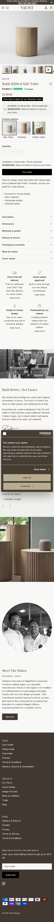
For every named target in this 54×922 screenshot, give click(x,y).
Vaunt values (8, 258)
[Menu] (3, 8)
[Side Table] (9, 129)
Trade (5, 800)
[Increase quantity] (20, 152)
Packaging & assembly (13, 244)
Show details (40, 469)
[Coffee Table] (38, 129)
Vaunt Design (14, 913)
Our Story (7, 782)
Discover (10, 716)
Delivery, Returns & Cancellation (18, 766)
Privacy (6, 829)
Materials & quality (11, 231)
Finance (6, 758)
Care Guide (7, 744)
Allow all (27, 477)
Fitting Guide (8, 749)
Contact (6, 825)
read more (14, 298)
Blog (4, 804)
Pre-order (27, 172)
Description (8, 217)
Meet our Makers (10, 796)
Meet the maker (10, 251)
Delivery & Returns (11, 820)
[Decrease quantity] (5, 152)
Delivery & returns (11, 237)
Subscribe (11, 875)
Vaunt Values (8, 787)
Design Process (10, 791)
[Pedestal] (24, 129)
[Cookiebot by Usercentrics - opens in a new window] (39, 433)
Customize (25, 486)
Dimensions (8, 224)
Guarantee (7, 753)
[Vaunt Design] (27, 7)
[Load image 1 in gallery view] (27, 37)
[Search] (9, 8)
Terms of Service (10, 833)
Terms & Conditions (11, 762)
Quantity (6, 146)
